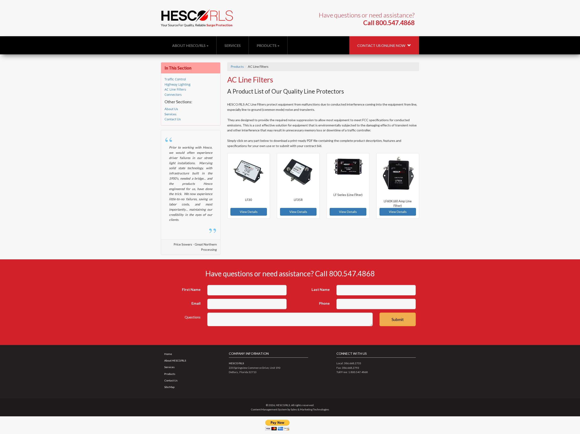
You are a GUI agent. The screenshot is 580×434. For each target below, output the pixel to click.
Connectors (173, 94)
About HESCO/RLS (189, 45)
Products (267, 45)
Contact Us (172, 119)
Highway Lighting (177, 84)
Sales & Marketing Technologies (310, 409)
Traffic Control (175, 79)
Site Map (169, 387)
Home (168, 354)
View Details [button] (249, 212)
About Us (171, 109)
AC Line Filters (175, 89)
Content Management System (269, 409)
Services (233, 45)
